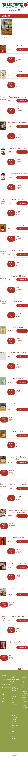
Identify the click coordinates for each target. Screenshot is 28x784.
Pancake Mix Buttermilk (18, 484)
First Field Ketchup (18, 225)
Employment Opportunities (24, 692)
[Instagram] (3, 698)
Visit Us (24, 687)
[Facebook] (3, 695)
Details (19, 60)
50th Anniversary (24, 706)
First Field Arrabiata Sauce (18, 174)
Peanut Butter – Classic (18, 353)
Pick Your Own (24, 699)
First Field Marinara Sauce (18, 148)
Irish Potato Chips (18, 616)
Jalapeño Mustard (18, 431)
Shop (24, 682)
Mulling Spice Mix (18, 46)
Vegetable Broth (17, 378)
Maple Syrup (18, 301)
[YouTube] (3, 701)
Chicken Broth (18, 327)
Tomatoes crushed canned (18, 97)
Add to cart (11, 60)
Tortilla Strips (17, 71)
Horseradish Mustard (18, 276)
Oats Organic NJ (17, 250)
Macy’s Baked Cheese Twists (17, 122)
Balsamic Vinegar (18, 538)
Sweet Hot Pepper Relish (18, 563)
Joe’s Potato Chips (18, 199)
